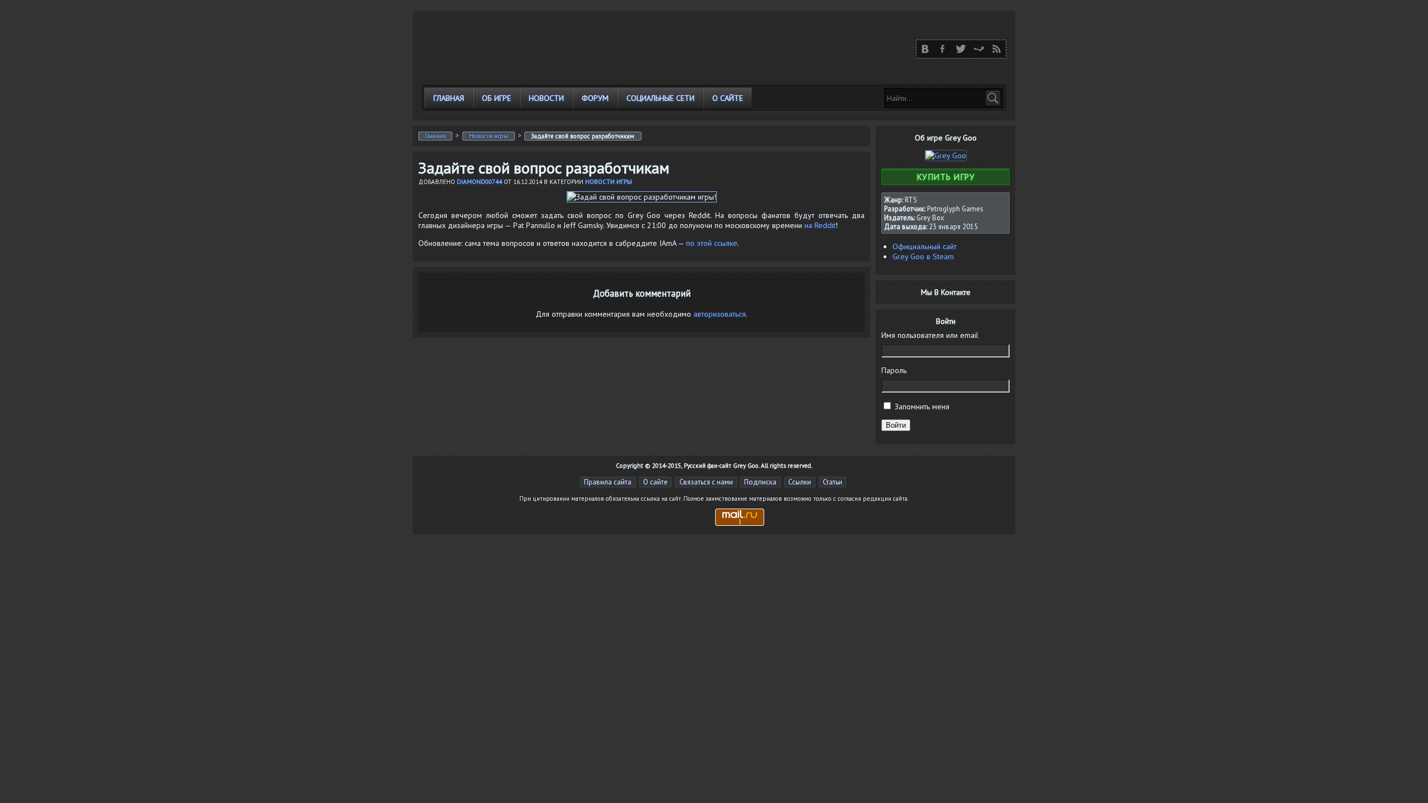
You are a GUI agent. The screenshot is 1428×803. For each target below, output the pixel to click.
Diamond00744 (479, 182)
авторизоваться (719, 314)
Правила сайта (607, 482)
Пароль (893, 370)
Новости (546, 98)
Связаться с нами (706, 482)
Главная (448, 98)
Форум (595, 98)
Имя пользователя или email (929, 335)
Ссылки (799, 482)
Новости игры (488, 136)
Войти (896, 425)
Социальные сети (660, 98)
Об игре (496, 98)
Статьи (832, 482)
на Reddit (820, 225)
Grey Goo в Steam (923, 256)
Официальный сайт (925, 246)
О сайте (727, 98)
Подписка (760, 482)
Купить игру (945, 176)
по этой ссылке (711, 243)
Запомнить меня (922, 407)
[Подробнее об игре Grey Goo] (945, 156)
